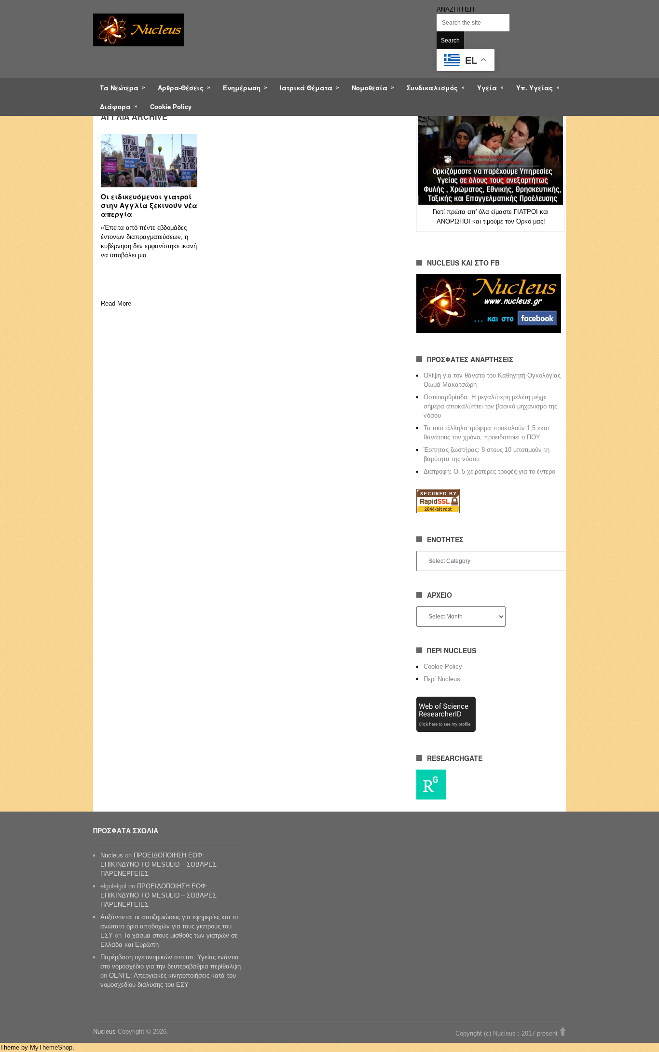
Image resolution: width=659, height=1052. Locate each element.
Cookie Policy (171, 106)
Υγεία (487, 87)
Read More (116, 303)
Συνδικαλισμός (432, 87)
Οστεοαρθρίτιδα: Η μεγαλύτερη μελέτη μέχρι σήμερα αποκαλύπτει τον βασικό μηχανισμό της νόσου (490, 406)
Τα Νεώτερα (119, 87)
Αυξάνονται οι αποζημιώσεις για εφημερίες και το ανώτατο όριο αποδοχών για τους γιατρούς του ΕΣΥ (169, 926)
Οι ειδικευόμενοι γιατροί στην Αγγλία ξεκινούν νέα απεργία (149, 205)
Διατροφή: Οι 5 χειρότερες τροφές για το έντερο (489, 471)
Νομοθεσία (369, 87)
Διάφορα (115, 106)
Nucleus (111, 855)
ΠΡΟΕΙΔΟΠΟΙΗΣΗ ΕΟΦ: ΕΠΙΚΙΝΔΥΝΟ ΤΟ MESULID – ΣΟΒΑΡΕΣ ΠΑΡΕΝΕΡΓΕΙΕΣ (158, 864)
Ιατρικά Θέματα (306, 87)
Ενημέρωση (242, 87)
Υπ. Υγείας (534, 87)
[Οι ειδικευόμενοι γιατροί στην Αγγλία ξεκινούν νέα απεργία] (149, 160)
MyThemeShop (51, 1047)
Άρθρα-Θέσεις (181, 87)
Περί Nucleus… (445, 679)
